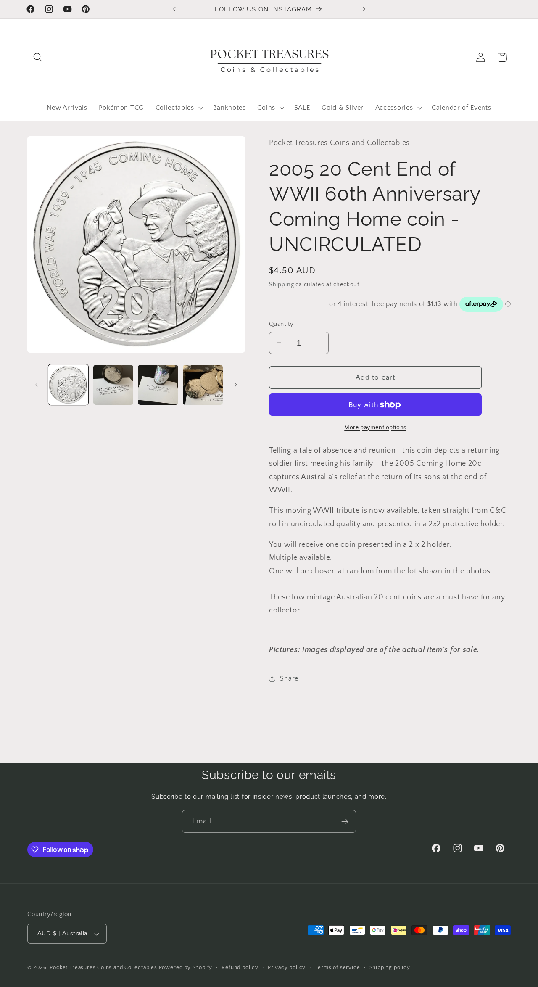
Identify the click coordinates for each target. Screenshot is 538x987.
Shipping (281, 284)
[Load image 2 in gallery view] (113, 385)
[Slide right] (236, 384)
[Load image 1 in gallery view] (68, 385)
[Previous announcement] (174, 9)
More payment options (375, 427)
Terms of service (337, 967)
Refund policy (240, 967)
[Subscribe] (345, 821)
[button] (38, 57)
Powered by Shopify (186, 967)
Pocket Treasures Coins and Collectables (103, 967)
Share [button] (289, 678)
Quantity (281, 323)
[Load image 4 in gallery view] (203, 385)
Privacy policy (287, 967)
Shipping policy (389, 967)
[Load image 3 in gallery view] (158, 385)
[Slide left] (36, 384)
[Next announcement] (363, 9)
